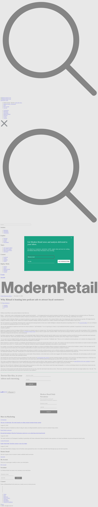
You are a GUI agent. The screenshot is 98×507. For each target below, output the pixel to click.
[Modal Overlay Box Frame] (49, 253)
